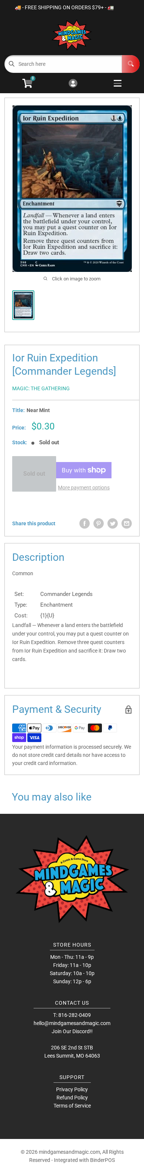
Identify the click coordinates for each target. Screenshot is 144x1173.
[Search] (131, 64)
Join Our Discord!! (72, 1031)
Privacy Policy (72, 1089)
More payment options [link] (84, 488)
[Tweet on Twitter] (112, 523)
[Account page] (73, 84)
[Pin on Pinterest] (98, 523)
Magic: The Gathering (41, 388)
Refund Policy (72, 1097)
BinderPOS (102, 1160)
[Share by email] (126, 523)
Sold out (34, 473)
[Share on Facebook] (84, 523)
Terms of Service (72, 1106)
